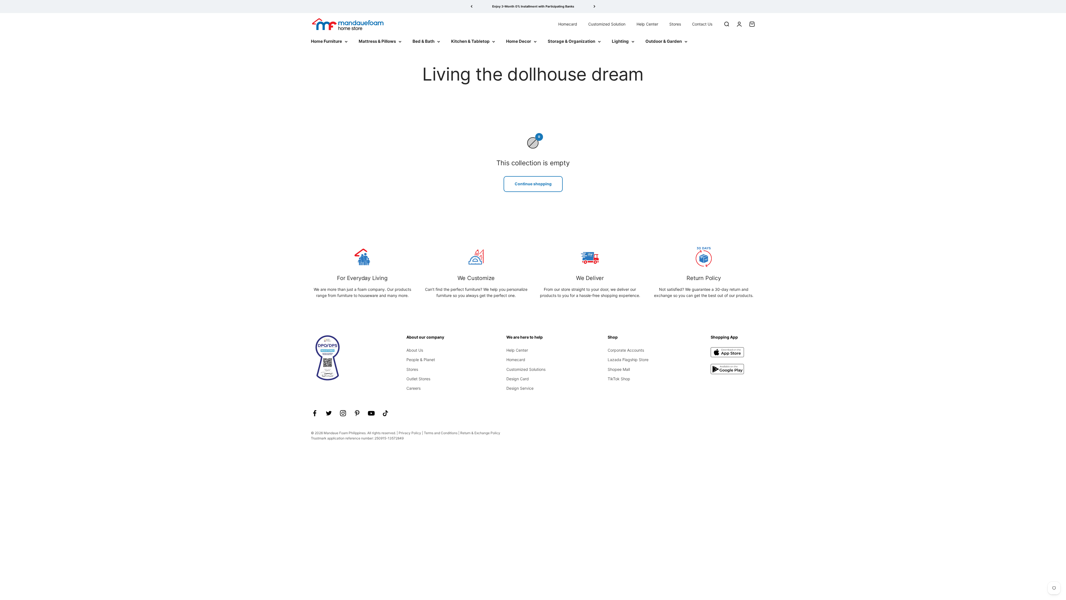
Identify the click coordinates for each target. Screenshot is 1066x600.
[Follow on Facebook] (314, 413)
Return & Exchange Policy (480, 433)
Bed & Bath (423, 41)
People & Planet (420, 359)
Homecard (567, 23)
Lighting (620, 41)
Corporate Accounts (626, 350)
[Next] (594, 6)
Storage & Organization (571, 41)
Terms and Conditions (440, 433)
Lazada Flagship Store (628, 359)
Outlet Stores (418, 378)
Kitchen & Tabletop (470, 41)
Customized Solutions (525, 369)
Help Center (647, 23)
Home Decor (518, 41)
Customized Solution (606, 23)
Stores (675, 23)
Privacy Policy (410, 433)
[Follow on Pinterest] (357, 413)
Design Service (520, 388)
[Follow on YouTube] (371, 413)
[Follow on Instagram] (343, 413)
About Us (414, 350)
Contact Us (702, 23)
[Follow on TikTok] (385, 413)
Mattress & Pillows (377, 41)
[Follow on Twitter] (329, 413)
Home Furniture (326, 41)
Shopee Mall (619, 369)
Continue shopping (533, 183)
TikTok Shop (619, 378)
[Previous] (471, 6)
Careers (413, 388)
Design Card (517, 378)
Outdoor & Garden (663, 41)
